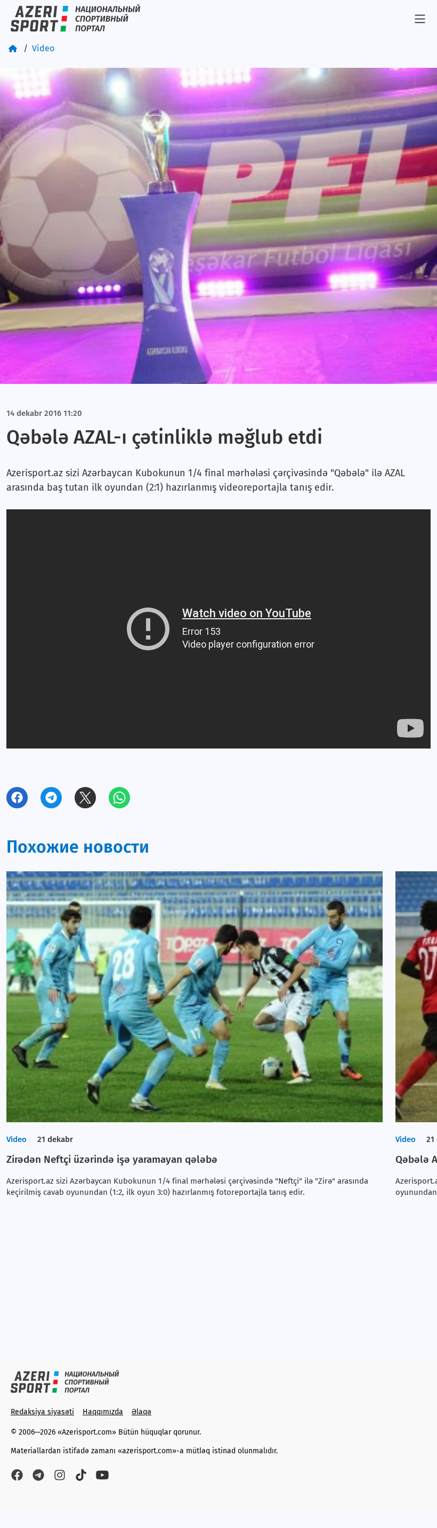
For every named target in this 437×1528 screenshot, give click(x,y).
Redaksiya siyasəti (42, 1411)
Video (43, 48)
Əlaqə (141, 1411)
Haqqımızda (103, 1411)
